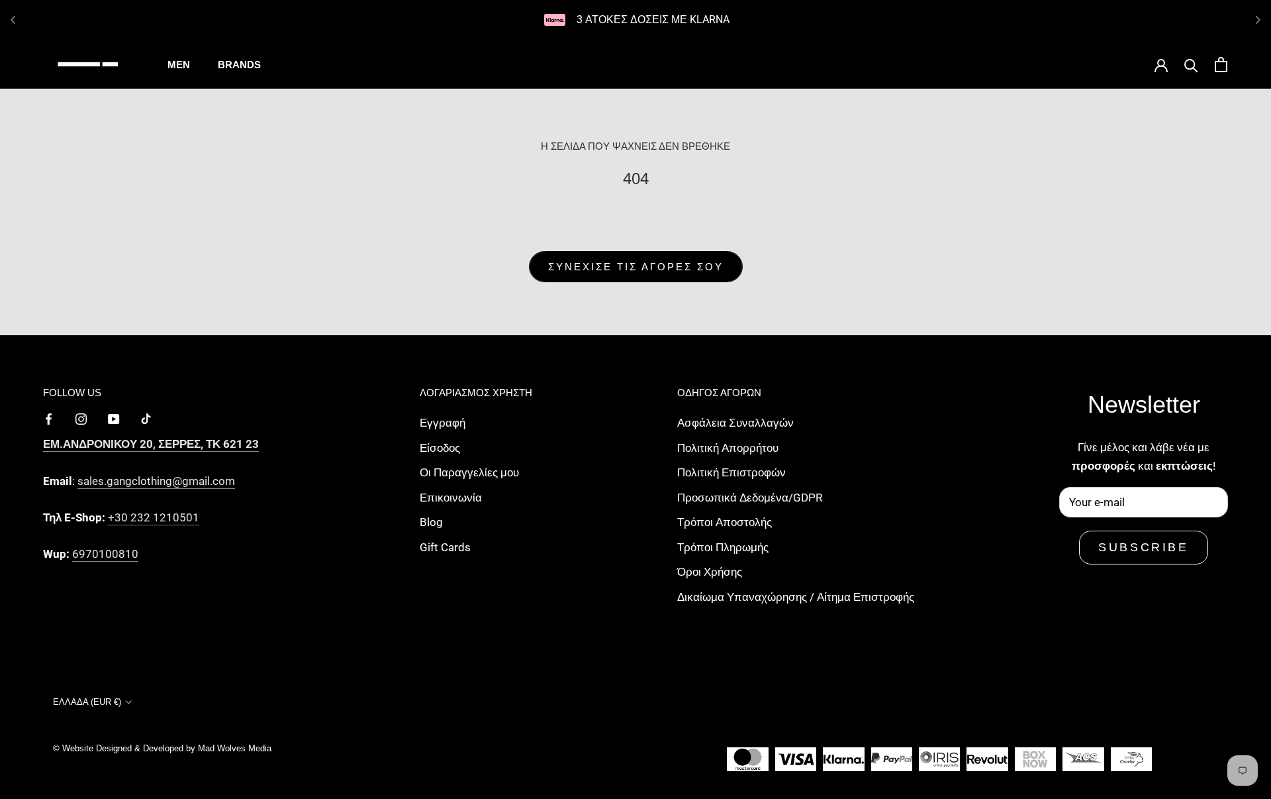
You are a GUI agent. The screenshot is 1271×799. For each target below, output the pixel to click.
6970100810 (105, 553)
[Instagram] (81, 418)
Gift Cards (445, 547)
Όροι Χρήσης (709, 571)
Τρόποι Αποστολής (724, 522)
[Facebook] (48, 418)
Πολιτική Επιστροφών (731, 472)
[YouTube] (113, 418)
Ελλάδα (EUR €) (87, 702)
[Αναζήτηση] (1191, 65)
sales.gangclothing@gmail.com (156, 481)
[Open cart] (1221, 64)
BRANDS (239, 64)
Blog (431, 522)
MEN (178, 64)
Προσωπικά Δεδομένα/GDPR (749, 497)
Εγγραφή (442, 422)
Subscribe (1143, 547)
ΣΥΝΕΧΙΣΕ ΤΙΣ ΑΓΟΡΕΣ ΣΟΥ (636, 266)
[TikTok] (146, 418)
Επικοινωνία (451, 497)
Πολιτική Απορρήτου (727, 447)
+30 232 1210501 (153, 517)
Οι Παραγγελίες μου (469, 472)
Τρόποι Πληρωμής (723, 547)
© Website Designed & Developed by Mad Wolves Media (162, 748)
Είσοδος (440, 447)
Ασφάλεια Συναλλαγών (735, 422)
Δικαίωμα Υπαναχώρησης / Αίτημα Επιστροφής (795, 597)
